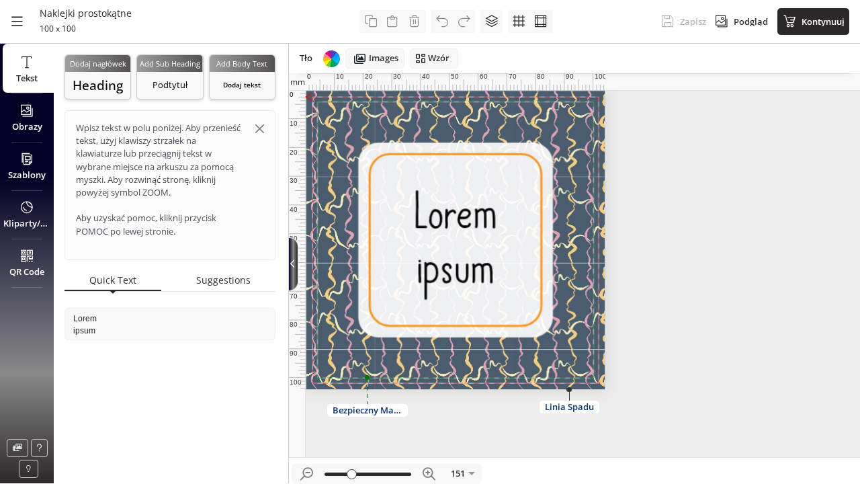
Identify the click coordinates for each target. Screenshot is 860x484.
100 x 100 (58, 28)
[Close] (260, 129)
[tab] (112, 281)
